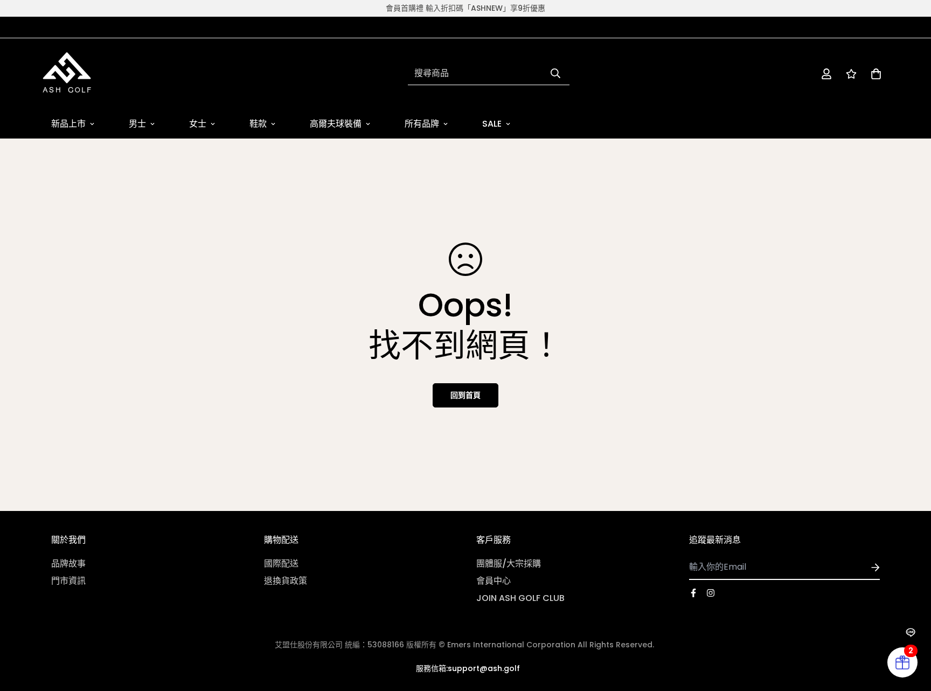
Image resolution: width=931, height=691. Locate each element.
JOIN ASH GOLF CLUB (520, 598)
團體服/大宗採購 (508, 563)
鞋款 (258, 124)
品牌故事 (68, 563)
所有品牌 (422, 124)
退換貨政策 (285, 581)
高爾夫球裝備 (336, 124)
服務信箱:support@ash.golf (468, 668)
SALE (492, 124)
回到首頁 (465, 395)
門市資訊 (68, 581)
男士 (137, 124)
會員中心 (493, 581)
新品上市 (68, 124)
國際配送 (281, 563)
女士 (197, 124)
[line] (910, 632)
